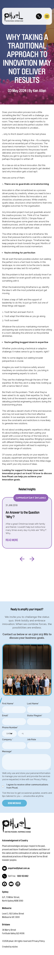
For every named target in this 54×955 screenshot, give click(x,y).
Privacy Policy (38, 941)
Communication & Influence (31, 497)
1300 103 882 (39, 16)
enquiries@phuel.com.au (19, 868)
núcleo (15, 947)
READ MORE (12, 540)
